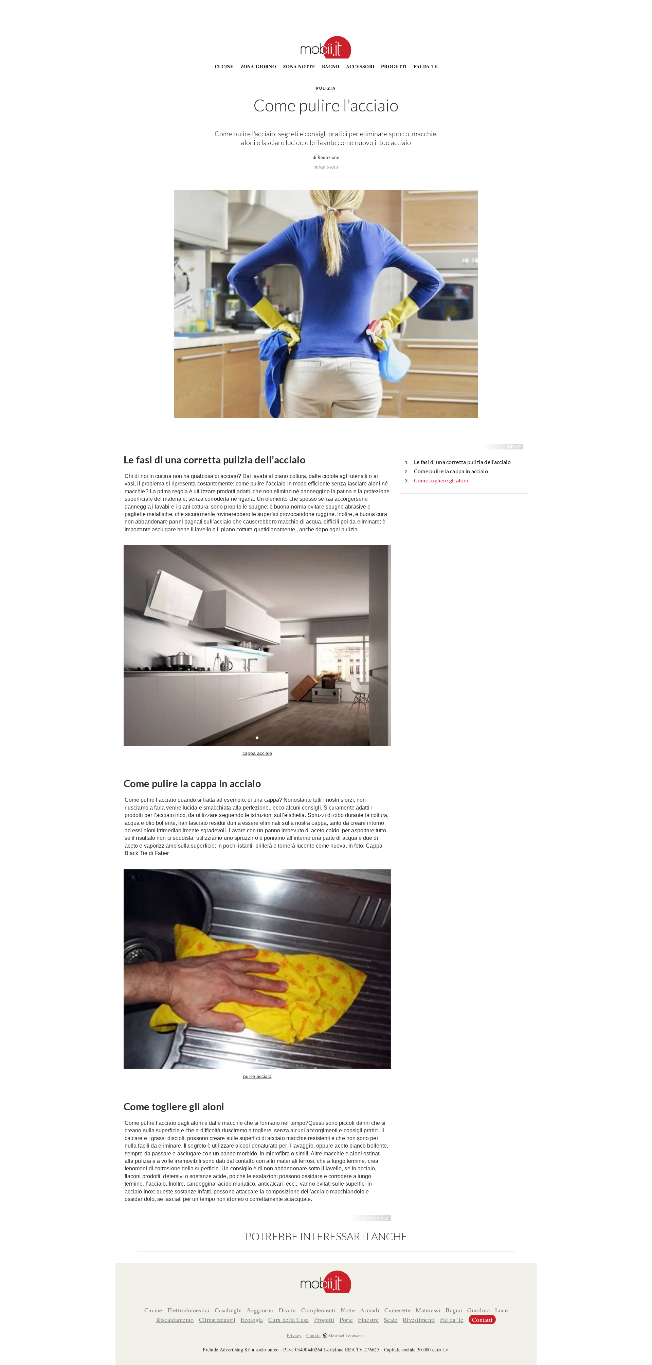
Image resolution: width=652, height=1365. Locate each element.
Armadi (369, 1310)
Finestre (368, 1319)
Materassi (428, 1310)
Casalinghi (228, 1310)
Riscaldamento (175, 1319)
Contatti (482, 1319)
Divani (287, 1310)
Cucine (224, 66)
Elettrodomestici (188, 1310)
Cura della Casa (288, 1319)
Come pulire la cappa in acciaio (451, 471)
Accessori (360, 66)
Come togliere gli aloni (441, 480)
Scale (391, 1319)
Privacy (294, 1335)
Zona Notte (299, 66)
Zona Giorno (258, 66)
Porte (346, 1319)
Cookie (313, 1335)
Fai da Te (426, 66)
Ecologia (251, 1319)
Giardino (478, 1310)
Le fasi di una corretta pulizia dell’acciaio (462, 462)
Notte (348, 1310)
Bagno (331, 66)
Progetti (393, 66)
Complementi (318, 1310)
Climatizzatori (217, 1319)
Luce (501, 1310)
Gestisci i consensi (347, 1335)
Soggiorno (260, 1310)
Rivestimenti (419, 1319)
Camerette (397, 1310)
